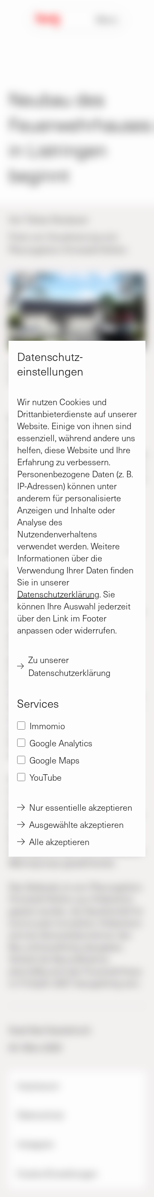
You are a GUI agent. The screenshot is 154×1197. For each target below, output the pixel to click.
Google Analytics (61, 742)
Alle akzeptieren (59, 841)
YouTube (46, 777)
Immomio (47, 725)
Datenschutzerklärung (58, 594)
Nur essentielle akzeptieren (80, 807)
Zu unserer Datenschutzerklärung (69, 666)
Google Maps (55, 760)
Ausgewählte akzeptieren (76, 824)
